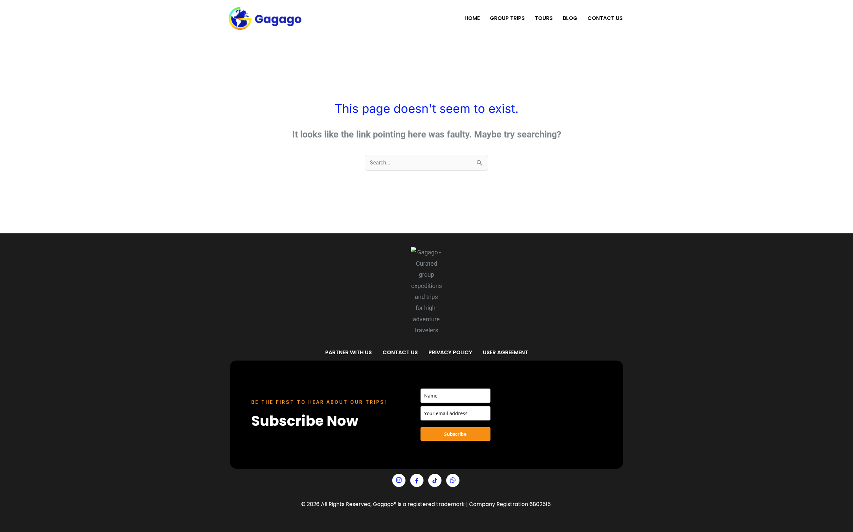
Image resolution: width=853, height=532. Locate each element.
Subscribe (455, 434)
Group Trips (507, 18)
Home (472, 18)
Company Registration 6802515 (510, 504)
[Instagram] (399, 480)
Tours (544, 18)
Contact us (605, 18)
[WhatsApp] (452, 480)
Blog (570, 18)
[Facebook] (417, 480)
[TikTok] (434, 480)
